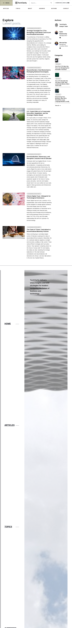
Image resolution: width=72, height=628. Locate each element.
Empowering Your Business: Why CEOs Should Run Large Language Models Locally (62, 99)
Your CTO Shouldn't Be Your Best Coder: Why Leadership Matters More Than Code (62, 83)
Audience (42, 8)
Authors (54, 8)
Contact (66, 8)
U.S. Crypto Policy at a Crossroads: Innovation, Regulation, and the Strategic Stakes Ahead (38, 113)
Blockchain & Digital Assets (34, 28)
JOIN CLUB (65, 2)
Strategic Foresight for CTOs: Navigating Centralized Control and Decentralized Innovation (39, 32)
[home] (21, 3)
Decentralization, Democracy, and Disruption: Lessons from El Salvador (39, 157)
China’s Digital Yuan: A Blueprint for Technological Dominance (39, 197)
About (30, 8)
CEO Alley (58, 64)
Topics (18, 8)
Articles (6, 8)
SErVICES (59, 2)
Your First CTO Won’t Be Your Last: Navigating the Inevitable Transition (62, 68)
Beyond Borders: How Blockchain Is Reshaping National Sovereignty (39, 71)
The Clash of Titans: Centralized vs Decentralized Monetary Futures (39, 230)
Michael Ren (63, 42)
